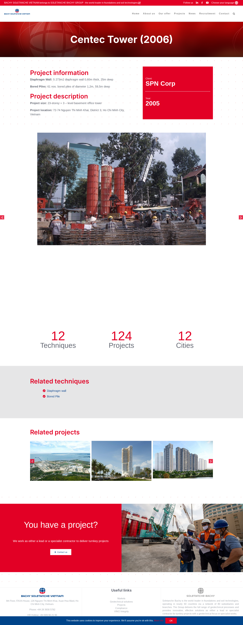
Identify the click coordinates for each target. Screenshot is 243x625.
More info (158, 620)
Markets (121, 598)
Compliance (121, 608)
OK (171, 620)
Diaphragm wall (56, 390)
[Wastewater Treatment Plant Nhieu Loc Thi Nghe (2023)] (183, 458)
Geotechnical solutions (121, 602)
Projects (121, 605)
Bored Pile (53, 396)
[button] (234, 14)
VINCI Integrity (121, 611)
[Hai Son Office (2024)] (122, 461)
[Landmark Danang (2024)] (60, 458)
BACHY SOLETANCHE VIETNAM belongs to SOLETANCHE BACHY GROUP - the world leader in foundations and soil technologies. (71, 3)
